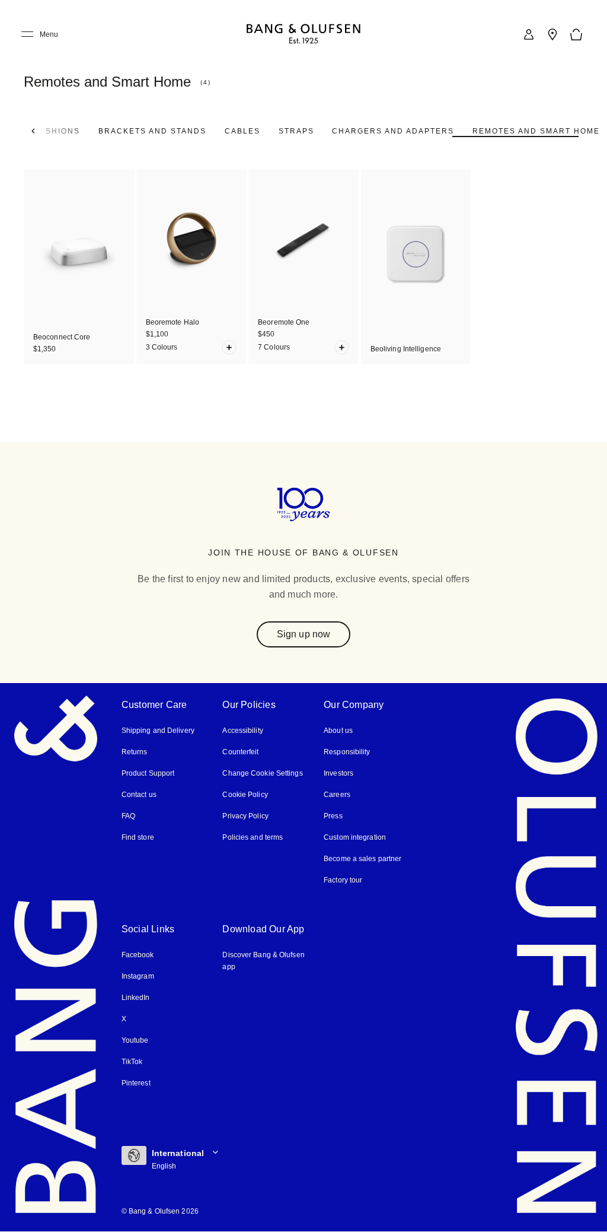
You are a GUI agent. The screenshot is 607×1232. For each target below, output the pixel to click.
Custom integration (355, 837)
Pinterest (136, 1083)
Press (333, 816)
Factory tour (343, 880)
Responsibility (347, 752)
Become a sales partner (362, 859)
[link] (528, 34)
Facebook (138, 955)
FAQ (128, 816)
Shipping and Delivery (158, 730)
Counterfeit (240, 752)
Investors (338, 773)
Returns (135, 752)
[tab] (152, 131)
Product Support (148, 773)
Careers (337, 794)
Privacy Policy (245, 816)
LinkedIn (136, 997)
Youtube (135, 1040)
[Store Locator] (552, 34)
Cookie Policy (244, 794)
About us (338, 730)
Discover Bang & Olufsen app (263, 961)
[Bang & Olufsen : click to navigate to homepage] (303, 35)
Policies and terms (252, 837)
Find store (138, 837)
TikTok (132, 1062)
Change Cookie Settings (262, 773)
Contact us (139, 794)
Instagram (138, 976)
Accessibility (242, 730)
